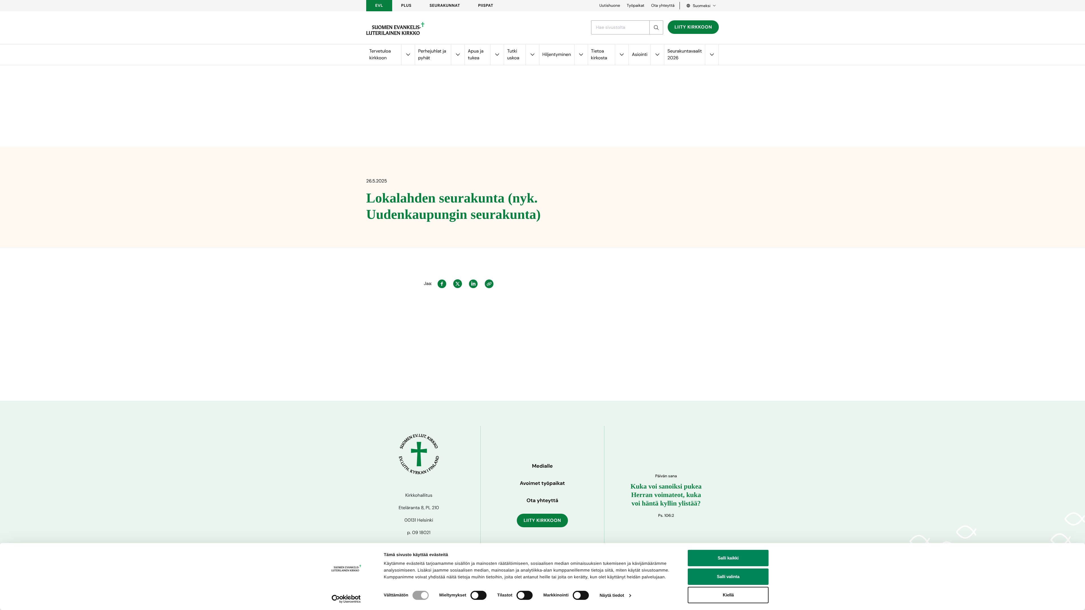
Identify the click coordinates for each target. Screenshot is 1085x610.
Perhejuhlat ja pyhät (432, 54)
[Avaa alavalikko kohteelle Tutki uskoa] (532, 54)
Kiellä (728, 594)
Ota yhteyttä (662, 5)
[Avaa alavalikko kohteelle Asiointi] (657, 54)
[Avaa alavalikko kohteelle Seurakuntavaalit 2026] (712, 54)
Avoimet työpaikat (542, 483)
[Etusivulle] (395, 28)
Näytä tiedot (612, 595)
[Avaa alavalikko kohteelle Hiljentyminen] (581, 54)
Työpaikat (635, 5)
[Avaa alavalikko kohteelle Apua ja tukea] (497, 54)
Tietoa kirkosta (599, 54)
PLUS (406, 5)
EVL (379, 5)
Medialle (542, 466)
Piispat (485, 5)
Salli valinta (728, 576)
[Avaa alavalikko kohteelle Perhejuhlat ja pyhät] (458, 54)
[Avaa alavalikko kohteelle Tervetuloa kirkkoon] (408, 54)
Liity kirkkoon (693, 27)
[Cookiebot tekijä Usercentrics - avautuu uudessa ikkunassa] (346, 599)
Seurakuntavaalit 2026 (684, 54)
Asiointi (639, 54)
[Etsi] (656, 27)
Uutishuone (609, 5)
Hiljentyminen (556, 54)
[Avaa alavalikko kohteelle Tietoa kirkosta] (621, 54)
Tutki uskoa (513, 54)
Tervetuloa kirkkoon (380, 54)
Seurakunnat (444, 5)
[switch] (478, 595)
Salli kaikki (728, 557)
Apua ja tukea (475, 54)
